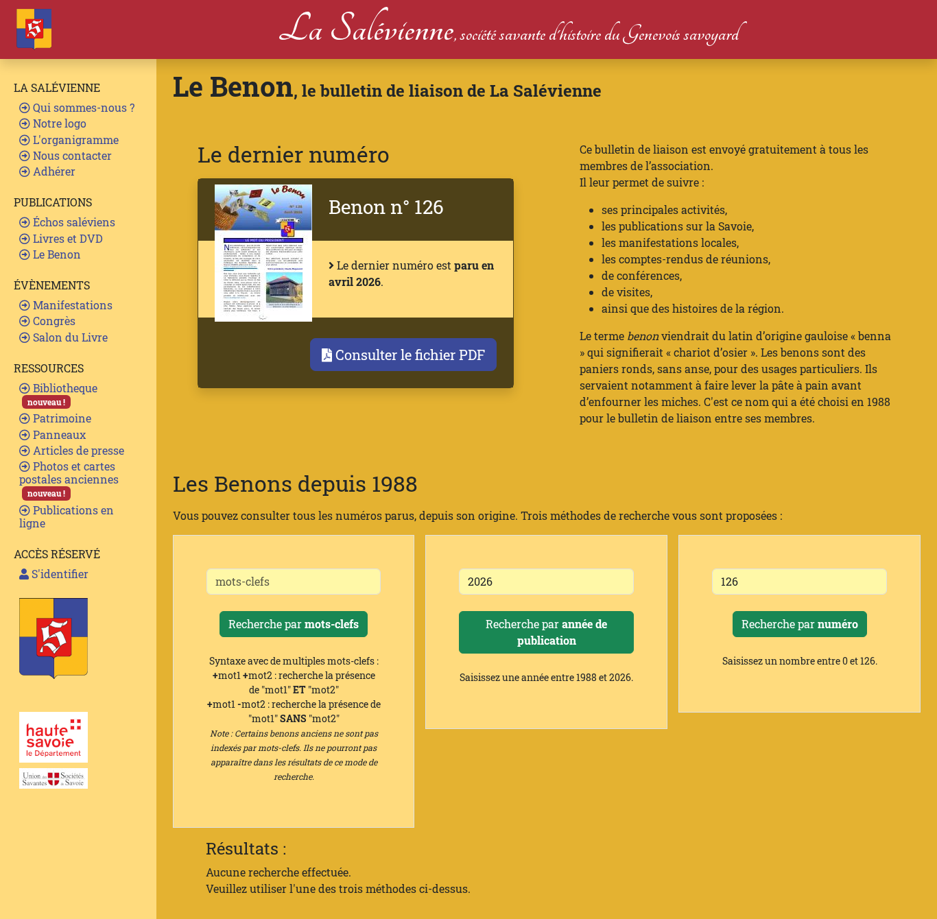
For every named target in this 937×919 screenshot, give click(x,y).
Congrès (52, 320)
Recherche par (293, 624)
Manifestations (71, 305)
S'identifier (58, 573)
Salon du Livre (69, 337)
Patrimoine (60, 418)
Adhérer (52, 171)
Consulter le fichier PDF (408, 354)
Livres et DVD (66, 238)
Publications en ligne (66, 516)
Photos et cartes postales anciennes (69, 479)
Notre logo (58, 123)
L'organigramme (74, 139)
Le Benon (55, 254)
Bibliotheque (62, 394)
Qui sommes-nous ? (82, 107)
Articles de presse (77, 450)
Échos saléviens (72, 222)
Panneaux (58, 434)
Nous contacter (71, 155)
